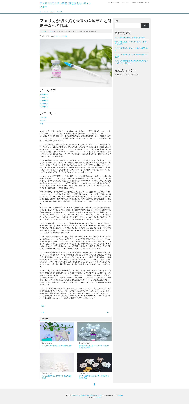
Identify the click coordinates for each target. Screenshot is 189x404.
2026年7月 (44, 97)
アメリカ (55, 36)
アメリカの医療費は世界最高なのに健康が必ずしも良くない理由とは (131, 62)
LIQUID (120, 395)
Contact (59, 11)
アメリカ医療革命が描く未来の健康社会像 (56, 346)
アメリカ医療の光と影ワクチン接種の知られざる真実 (131, 56)
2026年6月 (44, 100)
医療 (66, 36)
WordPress (98, 397)
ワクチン (61, 36)
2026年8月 (44, 94)
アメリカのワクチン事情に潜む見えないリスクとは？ (87, 395)
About (52, 11)
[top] (94, 384)
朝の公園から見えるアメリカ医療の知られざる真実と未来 (131, 43)
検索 (116, 21)
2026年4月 (44, 107)
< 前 (42, 312)
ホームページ (44, 11)
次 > (108, 312)
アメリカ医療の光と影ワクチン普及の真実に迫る (131, 49)
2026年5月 (44, 103)
